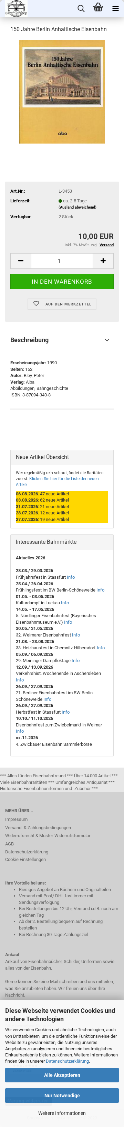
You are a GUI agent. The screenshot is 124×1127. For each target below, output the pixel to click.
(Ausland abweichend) (77, 207)
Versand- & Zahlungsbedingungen (38, 827)
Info (71, 577)
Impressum (16, 819)
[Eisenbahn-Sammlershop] (14, 8)
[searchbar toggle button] (81, 8)
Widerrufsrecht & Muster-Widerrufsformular (47, 835)
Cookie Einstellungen (25, 859)
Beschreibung (29, 339)
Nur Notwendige (62, 1095)
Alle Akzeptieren (62, 1075)
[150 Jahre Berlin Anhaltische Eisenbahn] (62, 91)
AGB (9, 843)
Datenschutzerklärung (67, 1061)
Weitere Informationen (62, 1113)
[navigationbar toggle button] (115, 8)
